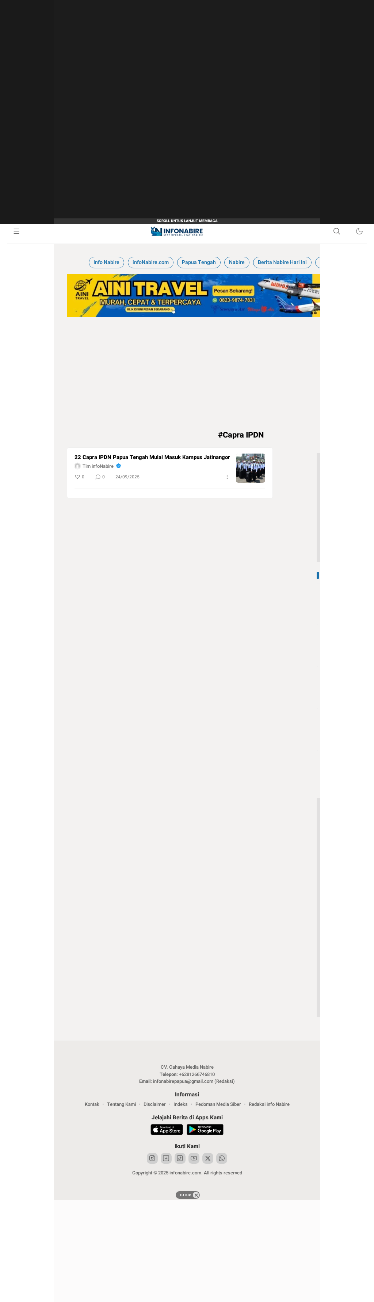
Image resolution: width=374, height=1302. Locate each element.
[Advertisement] (187, 1251)
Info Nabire (106, 262)
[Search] (336, 231)
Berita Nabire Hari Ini (282, 262)
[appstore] (166, 1130)
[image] (250, 468)
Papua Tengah (199, 262)
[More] (227, 477)
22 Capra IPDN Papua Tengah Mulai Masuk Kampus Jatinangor (152, 457)
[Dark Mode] (359, 231)
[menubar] (16, 231)
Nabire (237, 262)
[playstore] (205, 1130)
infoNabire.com (151, 262)
